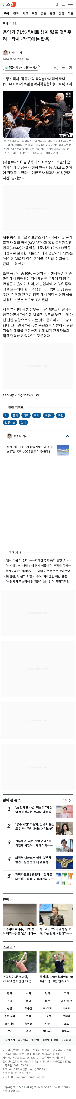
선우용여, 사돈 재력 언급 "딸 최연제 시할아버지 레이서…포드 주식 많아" (34, 845)
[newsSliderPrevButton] (60, 800)
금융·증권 (66, 1001)
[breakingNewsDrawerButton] (63, 4)
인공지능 (10, 422)
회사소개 (10, 1040)
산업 (9, 1008)
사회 (28, 993)
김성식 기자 (15, 52)
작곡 (26, 415)
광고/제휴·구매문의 (28, 1040)
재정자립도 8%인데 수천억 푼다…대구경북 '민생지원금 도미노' (34, 879)
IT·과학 (47, 1008)
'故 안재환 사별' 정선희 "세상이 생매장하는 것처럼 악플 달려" (33, 812)
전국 (9, 1001)
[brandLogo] (9, 4)
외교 (28, 1001)
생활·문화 (9, 1016)
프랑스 (49, 415)
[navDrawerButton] (70, 4)
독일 (60, 415)
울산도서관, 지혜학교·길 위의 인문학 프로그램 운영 (38, 571)
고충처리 (66, 1040)
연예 (6, 899)
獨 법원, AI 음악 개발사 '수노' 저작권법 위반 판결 (36, 576)
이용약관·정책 (50, 1040)
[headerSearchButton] (56, 4)
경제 (47, 993)
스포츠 (8, 947)
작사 (36, 415)
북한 (47, 1001)
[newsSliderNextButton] (70, 800)
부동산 (28, 1008)
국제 (5, 23)
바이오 (66, 1008)
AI (6, 415)
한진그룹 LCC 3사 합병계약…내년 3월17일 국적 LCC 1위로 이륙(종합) (29, 449)
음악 (15, 415)
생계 (23, 422)
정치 (9, 993)
